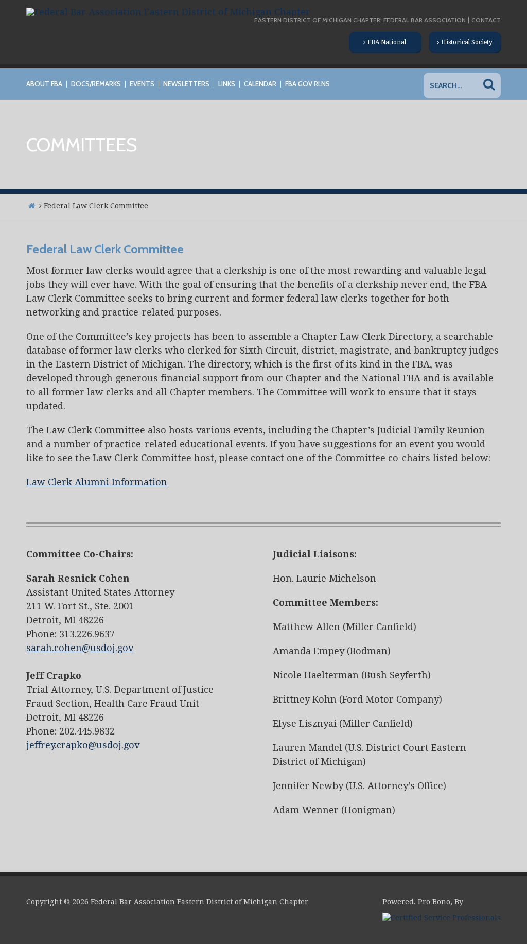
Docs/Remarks (96, 84)
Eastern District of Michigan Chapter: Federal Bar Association (360, 20)
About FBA (44, 84)
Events (142, 84)
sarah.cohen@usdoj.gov (79, 647)
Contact (486, 20)
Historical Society (467, 42)
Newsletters (186, 84)
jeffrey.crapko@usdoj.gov (82, 745)
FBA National (386, 42)
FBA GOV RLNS (307, 84)
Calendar (260, 84)
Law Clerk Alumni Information (96, 482)
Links (226, 84)
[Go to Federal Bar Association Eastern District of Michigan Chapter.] (31, 206)
